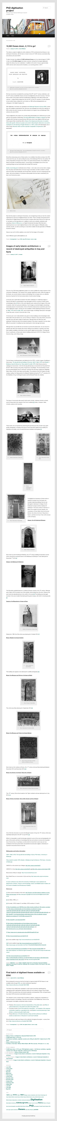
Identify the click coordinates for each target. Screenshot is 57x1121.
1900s (11, 1095)
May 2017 (8, 1071)
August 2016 (9, 1084)
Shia (46, 964)
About (12, 35)
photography (36, 1106)
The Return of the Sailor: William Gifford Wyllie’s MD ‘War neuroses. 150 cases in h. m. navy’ (27, 1043)
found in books (35, 1103)
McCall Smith (20, 1106)
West (29, 1109)
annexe (29, 1095)
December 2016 (9, 1078)
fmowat (20, 254)
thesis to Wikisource (17, 223)
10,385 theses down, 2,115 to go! (21, 46)
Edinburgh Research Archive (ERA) (38, 106)
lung (23, 239)
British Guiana (23, 1096)
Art (46, 1095)
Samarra (43, 964)
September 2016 (10, 1082)
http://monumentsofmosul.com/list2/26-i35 (29, 939)
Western (31, 1109)
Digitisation (8, 964)
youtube (36, 1109)
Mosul (33, 964)
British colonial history (15, 1096)
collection (20, 1100)
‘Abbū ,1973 (10, 310)
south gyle (8, 1109)
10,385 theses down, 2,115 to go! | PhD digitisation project (19, 1049)
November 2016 (9, 1079)
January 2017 (9, 1076)
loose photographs (12, 1106)
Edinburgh (25, 964)
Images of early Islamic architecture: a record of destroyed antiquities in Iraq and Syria (25, 249)
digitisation (12, 962)
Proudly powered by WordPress (28, 1115)
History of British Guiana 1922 (13, 1042)
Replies (12, 965)
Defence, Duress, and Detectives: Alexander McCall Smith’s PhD (21, 1035)
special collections (14, 1109)
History (40, 1103)
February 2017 (9, 1075)
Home (8, 35)
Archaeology (35, 962)
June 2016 (8, 1087)
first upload (25, 1024)
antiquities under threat (27, 962)
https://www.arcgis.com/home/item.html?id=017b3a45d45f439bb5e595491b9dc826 (26, 945)
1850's (8, 1095)
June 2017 (8, 1070)
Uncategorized (13, 239)
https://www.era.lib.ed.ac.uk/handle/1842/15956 (17, 985)
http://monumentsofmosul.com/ (29, 872)
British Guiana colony (30, 1096)
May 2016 (8, 1089)
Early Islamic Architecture (16, 964)
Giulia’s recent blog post (12, 168)
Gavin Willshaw (22, 48)
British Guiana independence (12, 1100)
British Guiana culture (39, 1096)
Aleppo (20, 962)
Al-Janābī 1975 (19, 310)
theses (28, 239)
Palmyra (37, 964)
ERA (21, 239)
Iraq (31, 964)
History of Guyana (46, 1103)
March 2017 (8, 1073)
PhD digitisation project (14, 9)
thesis (26, 1109)
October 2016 (9, 1081)
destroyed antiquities (42, 962)
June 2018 (8, 1067)
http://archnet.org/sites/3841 (33, 959)
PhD (26, 239)
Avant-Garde (8, 1096)
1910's (15, 1095)
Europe (29, 1103)
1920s (18, 1095)
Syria (49, 964)
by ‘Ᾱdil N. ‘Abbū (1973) (27, 362)
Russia (43, 1106)
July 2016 (8, 1086)
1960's (22, 1095)
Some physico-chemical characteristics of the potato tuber (28, 1005)
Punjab (40, 1106)
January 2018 (9, 1068)
